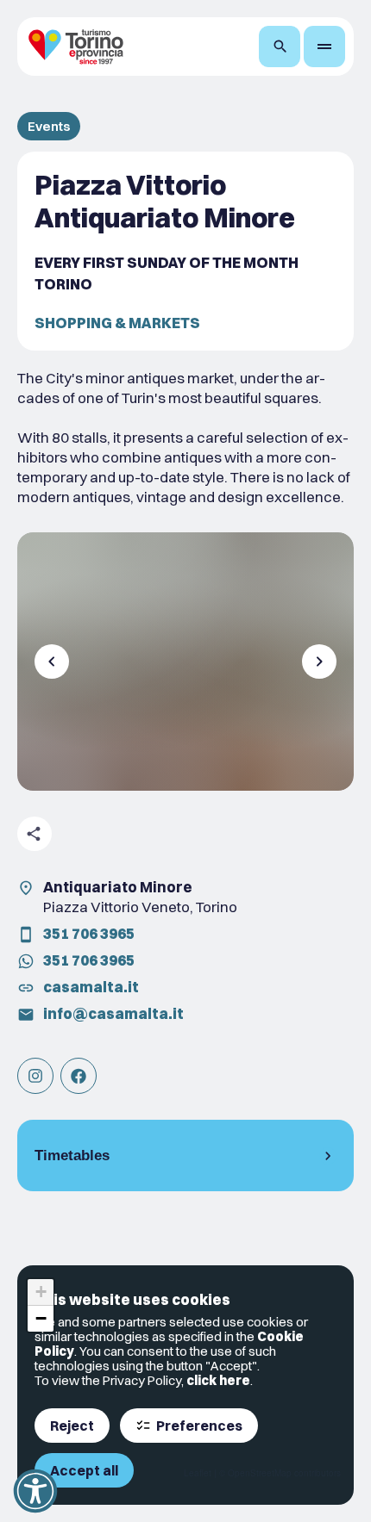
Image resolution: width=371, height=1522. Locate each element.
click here (218, 1380)
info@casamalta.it (113, 1013)
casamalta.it (91, 987)
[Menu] (324, 46)
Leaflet (197, 1473)
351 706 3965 (89, 933)
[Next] (319, 661)
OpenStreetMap (260, 1473)
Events (49, 126)
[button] (40, 1292)
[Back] (52, 661)
